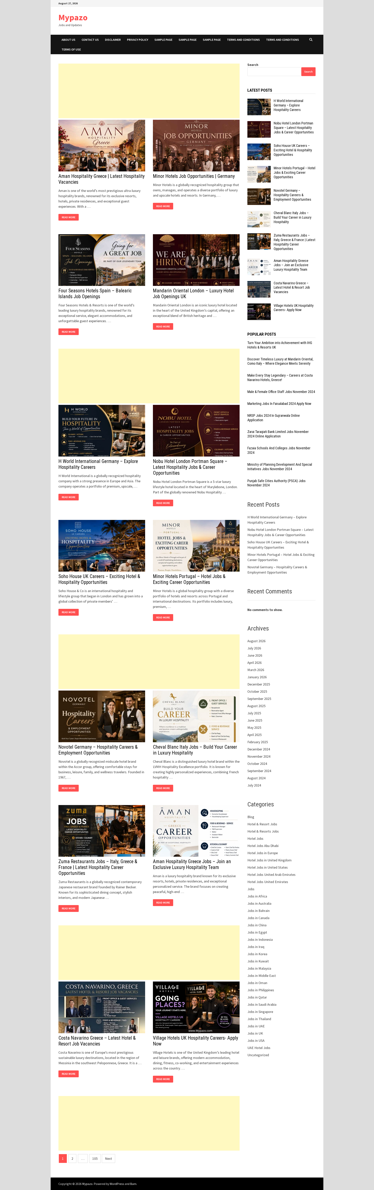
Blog (250, 817)
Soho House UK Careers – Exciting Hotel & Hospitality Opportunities (99, 579)
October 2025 (257, 691)
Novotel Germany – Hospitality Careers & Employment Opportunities (98, 750)
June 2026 (254, 655)
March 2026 (255, 670)
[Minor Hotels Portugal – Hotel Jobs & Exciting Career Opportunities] (259, 168)
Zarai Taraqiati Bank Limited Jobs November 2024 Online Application (278, 434)
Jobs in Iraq (255, 946)
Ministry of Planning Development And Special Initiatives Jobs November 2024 (279, 466)
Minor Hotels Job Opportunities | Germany (194, 176)
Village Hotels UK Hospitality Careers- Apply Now (294, 307)
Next (108, 1158)
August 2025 (256, 706)
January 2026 (257, 677)
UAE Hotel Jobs (258, 1047)
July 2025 (254, 713)
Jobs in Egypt (257, 932)
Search (252, 64)
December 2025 (258, 684)
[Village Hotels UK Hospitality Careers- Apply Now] (259, 306)
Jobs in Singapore (260, 1011)
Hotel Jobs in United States (267, 867)
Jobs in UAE (256, 1026)
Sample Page (163, 40)
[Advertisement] (149, 91)
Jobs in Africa (257, 896)
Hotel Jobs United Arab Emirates (271, 874)
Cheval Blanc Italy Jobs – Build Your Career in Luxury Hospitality (292, 217)
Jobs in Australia (259, 903)
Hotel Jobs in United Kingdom (269, 860)
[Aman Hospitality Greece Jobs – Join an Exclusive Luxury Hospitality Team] (259, 261)
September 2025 (259, 698)
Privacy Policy (137, 40)
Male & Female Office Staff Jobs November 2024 (281, 392)
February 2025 (257, 742)
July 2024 (254, 785)
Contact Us (90, 40)
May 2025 (254, 727)
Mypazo (73, 17)
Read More (70, 217)
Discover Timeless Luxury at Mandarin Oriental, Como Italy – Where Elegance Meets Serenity (280, 361)
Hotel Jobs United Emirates (267, 882)
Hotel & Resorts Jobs (263, 831)
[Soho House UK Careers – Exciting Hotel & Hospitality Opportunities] (259, 146)
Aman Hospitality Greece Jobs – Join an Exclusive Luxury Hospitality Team (192, 864)
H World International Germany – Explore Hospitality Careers (288, 105)
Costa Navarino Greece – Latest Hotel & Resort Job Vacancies (97, 1041)
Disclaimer (113, 40)
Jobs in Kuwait (258, 961)
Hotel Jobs (255, 838)
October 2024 (257, 763)
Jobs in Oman (257, 983)
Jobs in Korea (257, 954)
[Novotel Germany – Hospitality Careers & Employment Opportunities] (259, 191)
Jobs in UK (255, 1033)
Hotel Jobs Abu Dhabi (263, 845)
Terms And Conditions (243, 40)
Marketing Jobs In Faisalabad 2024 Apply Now (279, 404)
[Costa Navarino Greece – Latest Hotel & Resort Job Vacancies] (259, 283)
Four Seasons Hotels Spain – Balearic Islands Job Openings (95, 293)
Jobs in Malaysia (259, 968)
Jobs (250, 889)
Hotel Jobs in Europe (262, 853)
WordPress (117, 1184)
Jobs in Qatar (257, 997)
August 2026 (256, 641)
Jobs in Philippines (260, 990)
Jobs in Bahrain (258, 910)
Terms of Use (71, 49)
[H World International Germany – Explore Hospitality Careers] (259, 101)
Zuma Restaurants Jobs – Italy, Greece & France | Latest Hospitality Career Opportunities (97, 867)
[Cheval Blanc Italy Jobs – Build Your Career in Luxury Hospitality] (259, 213)
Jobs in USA (256, 1040)
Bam (133, 1184)
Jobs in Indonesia (260, 939)
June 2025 (254, 720)
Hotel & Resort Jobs (262, 824)
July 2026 (254, 648)
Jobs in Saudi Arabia (261, 1004)
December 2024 (258, 749)
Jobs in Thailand (259, 1019)
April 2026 (254, 662)
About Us (68, 40)
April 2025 (254, 734)
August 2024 (256, 778)
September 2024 (259, 771)
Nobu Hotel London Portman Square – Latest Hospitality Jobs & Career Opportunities (190, 467)
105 (95, 1158)
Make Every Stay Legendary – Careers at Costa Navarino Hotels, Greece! (280, 377)
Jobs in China (256, 925)
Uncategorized (258, 1055)
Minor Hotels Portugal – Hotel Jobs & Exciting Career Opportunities (189, 579)
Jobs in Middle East (261, 975)
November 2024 (258, 756)
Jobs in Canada (258, 918)
